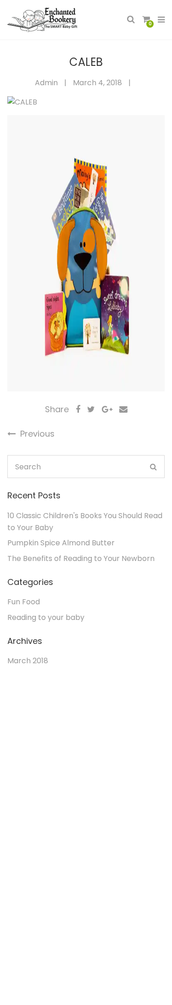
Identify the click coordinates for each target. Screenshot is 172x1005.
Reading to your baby (45, 617)
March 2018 (27, 660)
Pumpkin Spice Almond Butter (61, 543)
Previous (36, 433)
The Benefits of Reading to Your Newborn (81, 558)
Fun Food (23, 601)
